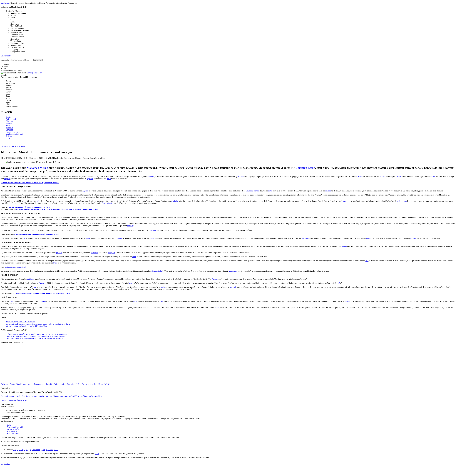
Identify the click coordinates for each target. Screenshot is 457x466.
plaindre (59, 253)
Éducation (9, 121)
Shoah (11, 146)
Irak (366, 261)
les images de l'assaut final (15, 267)
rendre (217, 308)
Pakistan (215, 279)
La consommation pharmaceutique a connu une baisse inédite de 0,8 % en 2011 (35, 338)
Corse (8, 138)
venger (347, 301)
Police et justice (11, 119)
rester (270, 191)
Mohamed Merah (37, 167)
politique (30, 279)
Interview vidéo (13, 429)
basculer (130, 226)
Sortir (9, 425)
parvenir (369, 238)
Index (97, 454)
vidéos (382, 177)
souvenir (233, 287)
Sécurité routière (20, 146)
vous (88, 238)
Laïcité (107, 384)
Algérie (85, 191)
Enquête (9, 123)
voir (130, 283)
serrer (134, 257)
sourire (240, 177)
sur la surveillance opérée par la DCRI (31, 209)
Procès (12, 384)
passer (360, 177)
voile (338, 283)
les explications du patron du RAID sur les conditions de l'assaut (73, 209)
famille (151, 177)
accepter (413, 238)
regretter (90, 179)
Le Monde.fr (5, 56)
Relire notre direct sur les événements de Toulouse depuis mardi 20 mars (30, 183)
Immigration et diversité (14, 134)
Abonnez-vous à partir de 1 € (12, 342)
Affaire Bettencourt (83, 384)
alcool (34, 287)
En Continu (5, 464)
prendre (43, 301)
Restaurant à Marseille (15, 427)
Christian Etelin (305, 167)
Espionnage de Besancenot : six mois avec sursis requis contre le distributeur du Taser (38, 324)
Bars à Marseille (13, 433)
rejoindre (174, 201)
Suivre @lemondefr (34, 73)
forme (152, 238)
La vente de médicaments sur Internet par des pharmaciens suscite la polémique (35, 336)
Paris (433, 177)
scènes (399, 177)
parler (38, 201)
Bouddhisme (21, 384)
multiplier (346, 201)
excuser (119, 238)
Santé (8, 125)
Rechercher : (5, 60)
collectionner (402, 201)
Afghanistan (232, 271)
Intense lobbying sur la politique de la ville (26, 326)
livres (55, 263)
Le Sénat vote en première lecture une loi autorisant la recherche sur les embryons (36, 334)
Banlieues (9, 128)
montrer (344, 246)
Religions (9, 136)
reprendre (152, 230)
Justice (30, 384)
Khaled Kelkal (157, 271)
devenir (328, 191)
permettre (305, 238)
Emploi (23, 77)
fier (24, 238)
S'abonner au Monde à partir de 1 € (14, 7)
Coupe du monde (252, 191)
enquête (7, 179)
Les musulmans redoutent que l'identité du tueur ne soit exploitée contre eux (41, 293)
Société (8, 117)
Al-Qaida (111, 253)
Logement (9, 130)
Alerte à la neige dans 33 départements (20, 322)
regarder (94, 253)
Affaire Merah (97, 384)
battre (163, 287)
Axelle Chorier (107, 203)
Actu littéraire (12, 431)
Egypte (41, 283)
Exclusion (4, 146)
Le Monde (5, 3)
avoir (109, 179)
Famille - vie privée (13, 132)
